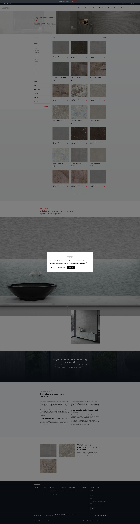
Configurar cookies (61, 267)
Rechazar (53, 267)
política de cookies (81, 263)
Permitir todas (71, 267)
